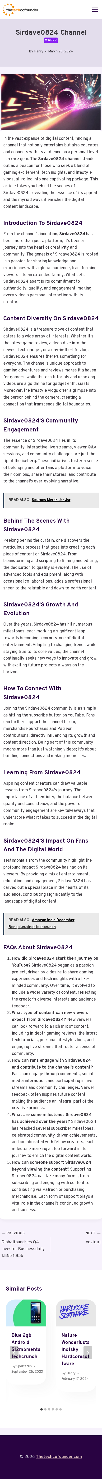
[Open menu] (95, 9)
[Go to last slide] (14, 1352)
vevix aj (93, 1238)
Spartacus (24, 1366)
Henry (38, 51)
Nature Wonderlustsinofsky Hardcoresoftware (75, 1350)
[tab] (41, 1409)
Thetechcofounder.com (59, 1457)
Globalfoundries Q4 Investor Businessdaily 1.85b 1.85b (23, 1244)
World (51, 40)
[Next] (87, 1352)
